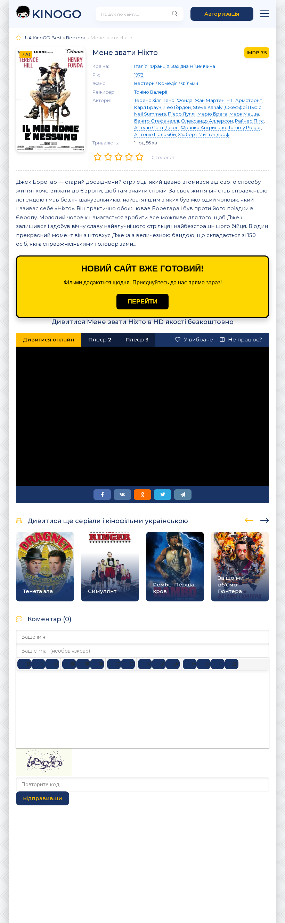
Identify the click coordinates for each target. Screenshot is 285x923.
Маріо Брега (212, 114)
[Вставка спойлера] (218, 664)
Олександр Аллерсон (207, 121)
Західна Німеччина (193, 66)
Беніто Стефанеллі (156, 121)
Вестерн (76, 37)
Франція (159, 66)
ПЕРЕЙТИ (142, 301)
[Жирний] (24, 664)
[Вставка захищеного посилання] (173, 664)
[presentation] (249, 519)
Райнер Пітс (249, 121)
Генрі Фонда (178, 100)
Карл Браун (147, 107)
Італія (140, 66)
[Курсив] (38, 664)
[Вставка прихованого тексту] (231, 664)
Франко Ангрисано (203, 127)
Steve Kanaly (207, 107)
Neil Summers (150, 114)
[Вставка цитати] (190, 664)
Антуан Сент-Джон (156, 127)
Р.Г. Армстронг (244, 100)
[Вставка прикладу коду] (204, 664)
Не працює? (245, 339)
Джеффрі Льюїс (243, 107)
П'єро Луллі (181, 114)
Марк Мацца (244, 114)
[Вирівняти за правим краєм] (97, 664)
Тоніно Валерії (150, 92)
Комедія (168, 83)
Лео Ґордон (177, 107)
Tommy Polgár (244, 127)
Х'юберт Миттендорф (203, 134)
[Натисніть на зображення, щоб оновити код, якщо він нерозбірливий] (44, 774)
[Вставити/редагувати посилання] (159, 664)
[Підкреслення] (52, 664)
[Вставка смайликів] (145, 664)
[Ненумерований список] (114, 664)
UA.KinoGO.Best (43, 37)
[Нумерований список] (128, 664)
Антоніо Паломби (155, 134)
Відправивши (42, 798)
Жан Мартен (210, 100)
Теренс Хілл (148, 100)
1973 (139, 75)
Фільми (189, 83)
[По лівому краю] (69, 664)
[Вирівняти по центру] (83, 664)
